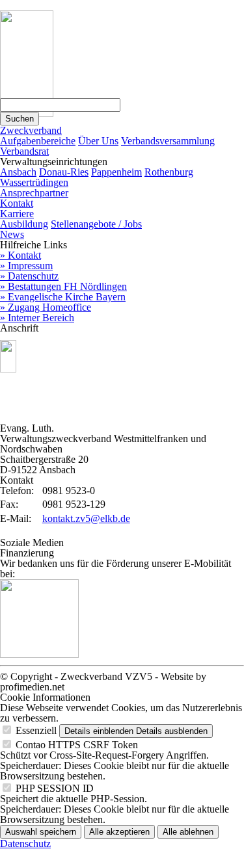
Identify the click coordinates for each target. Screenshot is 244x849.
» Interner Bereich (37, 317)
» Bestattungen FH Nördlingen (63, 286)
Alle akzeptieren (119, 832)
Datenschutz (25, 843)
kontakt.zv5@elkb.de (86, 518)
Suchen (19, 119)
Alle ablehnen (188, 832)
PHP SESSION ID (55, 788)
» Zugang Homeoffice (45, 307)
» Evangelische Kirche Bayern (63, 296)
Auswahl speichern (40, 832)
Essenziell (36, 730)
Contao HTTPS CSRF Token (77, 744)
